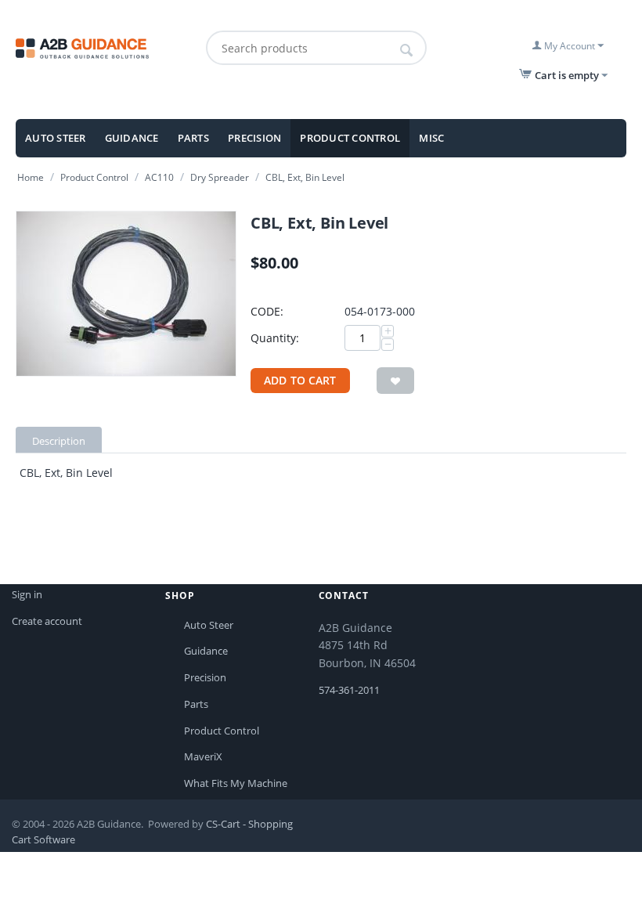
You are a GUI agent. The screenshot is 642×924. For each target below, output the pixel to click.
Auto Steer (55, 138)
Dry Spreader (219, 177)
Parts (193, 138)
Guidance (132, 138)
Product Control (350, 138)
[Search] (406, 50)
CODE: (267, 311)
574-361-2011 (349, 690)
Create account (47, 621)
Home (30, 177)
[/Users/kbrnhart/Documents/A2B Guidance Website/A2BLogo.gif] (106, 47)
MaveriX (203, 756)
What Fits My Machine (235, 783)
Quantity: (275, 337)
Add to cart (300, 380)
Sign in (27, 594)
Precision (254, 138)
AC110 (159, 177)
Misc (431, 138)
